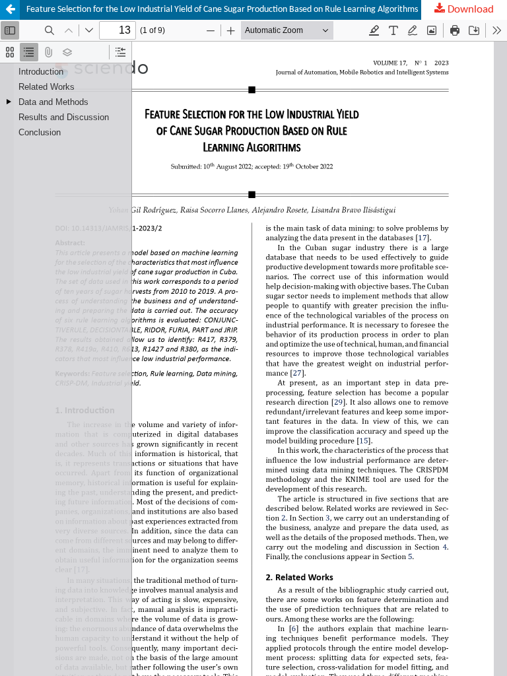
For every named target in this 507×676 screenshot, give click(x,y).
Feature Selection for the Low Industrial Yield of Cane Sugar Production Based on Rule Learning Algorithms (222, 10)
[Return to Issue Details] (10, 10)
